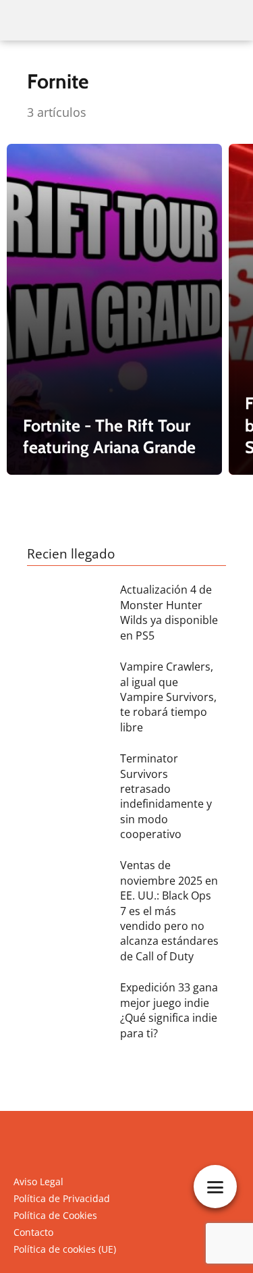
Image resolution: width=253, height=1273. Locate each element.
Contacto (33, 1232)
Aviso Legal (38, 1181)
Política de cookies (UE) (64, 1249)
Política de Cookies (55, 1215)
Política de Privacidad (61, 1198)
